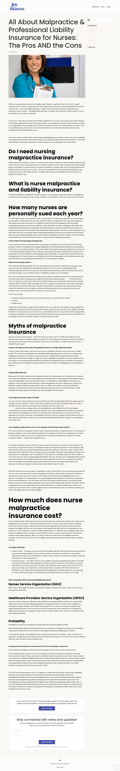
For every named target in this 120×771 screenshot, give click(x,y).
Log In (109, 7)
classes (90, 33)
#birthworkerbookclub (96, 31)
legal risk (91, 38)
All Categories (93, 28)
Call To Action (46, 708)
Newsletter (95, 7)
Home (102, 7)
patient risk (92, 40)
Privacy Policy (60, 767)
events (90, 35)
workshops (92, 42)
